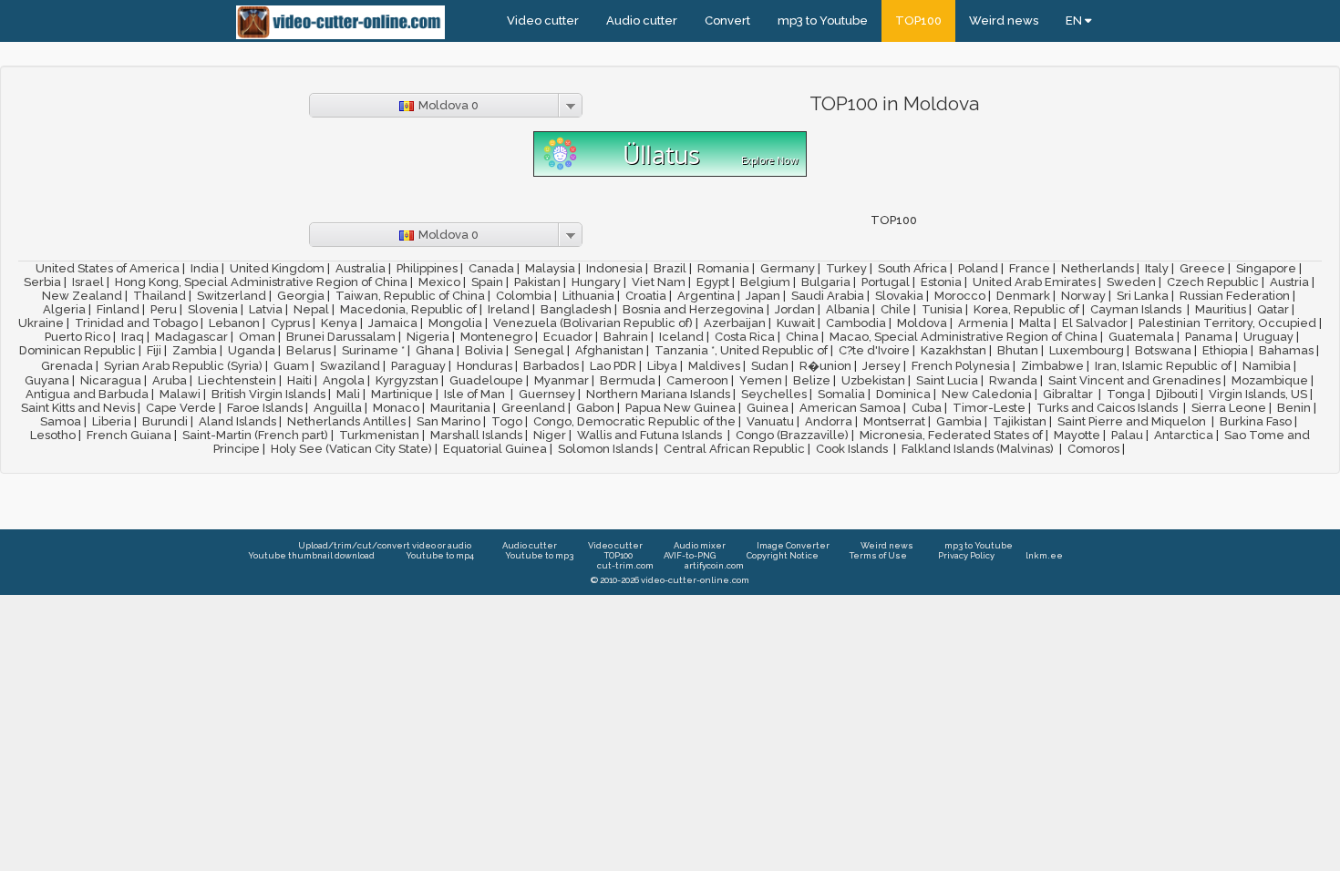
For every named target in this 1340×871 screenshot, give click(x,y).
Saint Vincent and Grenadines (1134, 380)
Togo (506, 421)
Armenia (983, 323)
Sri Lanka (1143, 295)
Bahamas (1286, 350)
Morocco (959, 295)
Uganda (251, 350)
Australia (360, 268)
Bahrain (625, 336)
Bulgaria (825, 282)
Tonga (1126, 394)
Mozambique (1270, 380)
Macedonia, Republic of (408, 309)
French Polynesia (961, 366)
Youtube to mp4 (440, 555)
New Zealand (82, 295)
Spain (487, 282)
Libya (662, 366)
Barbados (551, 366)
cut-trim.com (625, 565)
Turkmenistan (379, 435)
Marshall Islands (476, 435)
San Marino (448, 421)
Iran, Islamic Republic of (1163, 366)
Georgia (301, 295)
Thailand (159, 295)
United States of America (108, 268)
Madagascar (191, 336)
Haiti (299, 380)
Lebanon (234, 323)
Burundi (165, 421)
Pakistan (537, 282)
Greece (1202, 268)
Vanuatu (770, 421)
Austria (1289, 282)
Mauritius (1220, 309)
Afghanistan (609, 350)
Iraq (132, 336)
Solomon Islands (605, 449)
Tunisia (942, 309)
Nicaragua (110, 380)
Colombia (523, 295)
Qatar (1273, 309)
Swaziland (350, 366)
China (802, 336)
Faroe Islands (265, 408)
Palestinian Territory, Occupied (1227, 323)
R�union (825, 366)
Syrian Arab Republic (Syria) (183, 366)
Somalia (841, 394)
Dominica (903, 394)
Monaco (396, 408)
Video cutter (543, 20)
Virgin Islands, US (1258, 394)
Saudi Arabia (827, 295)
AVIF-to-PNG (690, 555)
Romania (723, 268)
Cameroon (697, 380)
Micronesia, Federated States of (951, 435)
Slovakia (899, 295)
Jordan (795, 309)
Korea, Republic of (1026, 309)
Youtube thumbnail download (311, 555)
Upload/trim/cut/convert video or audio (384, 545)
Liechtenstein (237, 380)
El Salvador (1095, 323)
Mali (348, 394)
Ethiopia (1225, 350)
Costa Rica (745, 336)
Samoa (60, 421)
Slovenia (213, 309)
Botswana (1163, 350)
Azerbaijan (735, 323)
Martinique (402, 394)
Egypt (712, 282)
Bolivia (484, 350)
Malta (1035, 323)
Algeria (64, 309)
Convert (727, 20)
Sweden (1131, 282)
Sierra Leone (1228, 408)
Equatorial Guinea (495, 449)
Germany (787, 268)
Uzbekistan (873, 380)
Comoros (1093, 449)
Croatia (645, 295)
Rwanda (1013, 380)
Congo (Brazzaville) (792, 435)
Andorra (828, 421)
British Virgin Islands (268, 394)
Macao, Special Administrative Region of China (964, 336)
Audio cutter (641, 20)
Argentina (706, 295)
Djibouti (1177, 394)
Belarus (308, 350)
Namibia (1266, 366)
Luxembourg (1086, 350)
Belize (811, 380)
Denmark (1023, 295)
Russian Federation (1235, 295)
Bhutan (1017, 350)
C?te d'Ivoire (874, 350)
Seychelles (774, 394)
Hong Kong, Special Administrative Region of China (261, 282)
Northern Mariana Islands (658, 394)
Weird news (1003, 20)
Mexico (439, 282)
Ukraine (41, 323)
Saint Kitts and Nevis (78, 408)
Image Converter (793, 545)
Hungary (596, 282)
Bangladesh (576, 309)
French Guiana (129, 435)
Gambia (959, 421)
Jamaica (392, 323)
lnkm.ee (1044, 555)
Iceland (681, 336)
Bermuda (627, 380)
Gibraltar (1069, 394)
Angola (344, 380)
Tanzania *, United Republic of (741, 350)
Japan (763, 295)
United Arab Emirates (1034, 282)
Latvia (266, 309)
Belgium (765, 282)
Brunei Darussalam (341, 336)
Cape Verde (181, 408)
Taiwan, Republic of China (410, 295)
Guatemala (1141, 336)
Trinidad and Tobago (136, 323)
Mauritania (460, 408)
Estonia (941, 282)
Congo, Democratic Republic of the (634, 421)
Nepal (311, 309)
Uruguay (1268, 336)
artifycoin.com (714, 565)
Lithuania (588, 295)
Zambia (194, 350)
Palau (1127, 435)
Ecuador (568, 336)
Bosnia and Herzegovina (693, 309)
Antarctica (1183, 435)
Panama (1208, 336)
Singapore (1266, 268)
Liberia (111, 421)
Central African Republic (734, 449)
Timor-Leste (989, 408)
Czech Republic (1213, 282)
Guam (291, 366)
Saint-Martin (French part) (255, 435)
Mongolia (455, 323)
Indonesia (614, 268)
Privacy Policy (966, 555)
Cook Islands (853, 449)
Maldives (714, 366)
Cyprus (290, 323)
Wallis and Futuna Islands (651, 435)
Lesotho (53, 435)
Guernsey (547, 394)
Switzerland (231, 295)
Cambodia (856, 323)
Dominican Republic (77, 350)
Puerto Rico (77, 336)
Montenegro (496, 336)
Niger (549, 435)
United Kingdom (277, 268)
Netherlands (1097, 268)
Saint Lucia (947, 380)
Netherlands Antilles (346, 421)
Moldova (922, 323)
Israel (88, 282)
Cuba (927, 408)
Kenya (339, 323)
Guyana (47, 380)
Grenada (67, 366)
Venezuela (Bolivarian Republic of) (593, 323)
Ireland (509, 309)
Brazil (670, 268)
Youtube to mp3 (539, 555)
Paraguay (418, 366)
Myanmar (561, 380)
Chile (896, 309)
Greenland (533, 408)
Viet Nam (658, 282)
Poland (978, 268)
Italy (1157, 268)
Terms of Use (878, 555)
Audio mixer (700, 545)
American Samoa (850, 408)
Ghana (435, 350)
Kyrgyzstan (407, 380)
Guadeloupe (486, 380)
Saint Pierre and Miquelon (1133, 421)
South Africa (912, 268)
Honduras (484, 366)
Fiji (154, 350)
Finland (118, 309)
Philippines (427, 268)
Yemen (760, 380)
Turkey (846, 268)
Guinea (768, 408)
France (1029, 268)
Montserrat (894, 421)
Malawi (180, 394)
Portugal (885, 282)
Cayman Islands (1137, 309)
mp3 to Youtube (823, 20)
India (205, 268)
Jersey (881, 366)
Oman (257, 336)
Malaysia (550, 268)
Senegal (539, 350)
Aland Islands (237, 421)
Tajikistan (1019, 421)
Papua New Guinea (680, 408)
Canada (491, 268)
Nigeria (428, 336)
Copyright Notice (783, 555)
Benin (1294, 408)
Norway (1083, 295)
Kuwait (796, 323)
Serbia (42, 282)
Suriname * (373, 350)
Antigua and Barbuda (87, 394)
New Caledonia (987, 394)
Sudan (770, 366)
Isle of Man (476, 394)
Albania (848, 309)
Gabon (595, 408)
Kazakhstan (953, 350)
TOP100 (918, 20)
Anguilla (338, 408)
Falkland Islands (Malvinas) (979, 449)
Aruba (169, 380)
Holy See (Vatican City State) (351, 449)
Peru (163, 309)
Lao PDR (613, 366)
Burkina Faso (1256, 421)
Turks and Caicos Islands (1108, 408)
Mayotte (1077, 435)
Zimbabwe (1052, 366)
